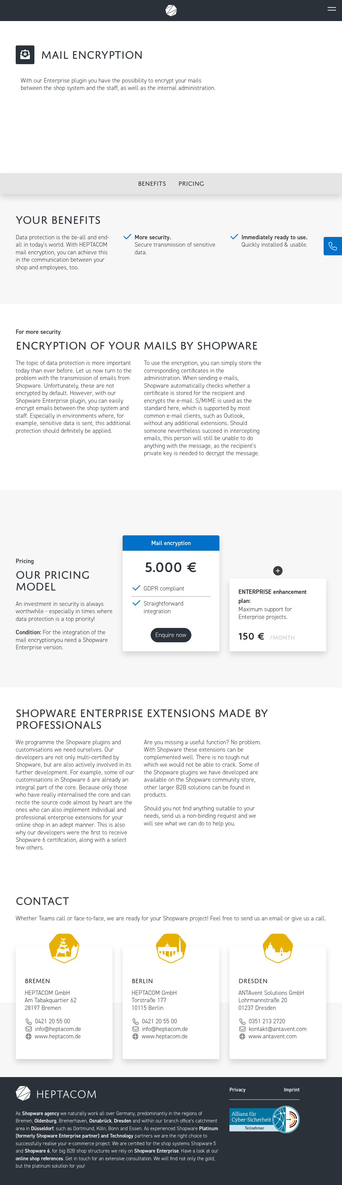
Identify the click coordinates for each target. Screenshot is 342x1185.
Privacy (237, 1089)
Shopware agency (40, 1113)
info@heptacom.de (58, 1029)
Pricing (191, 182)
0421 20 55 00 (52, 1021)
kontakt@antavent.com (278, 1029)
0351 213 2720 (267, 1021)
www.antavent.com (272, 1036)
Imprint (292, 1089)
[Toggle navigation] (331, 9)
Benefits (152, 182)
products (155, 795)
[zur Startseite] (171, 10)
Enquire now (170, 635)
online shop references (39, 1158)
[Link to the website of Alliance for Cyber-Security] (264, 1119)
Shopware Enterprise (156, 1151)
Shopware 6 (75, 780)
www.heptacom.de (58, 1036)
